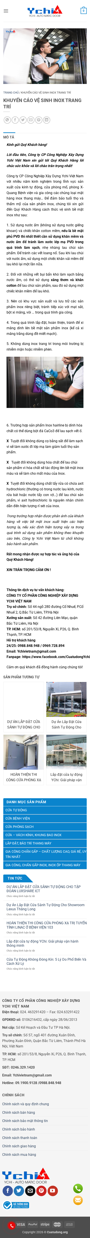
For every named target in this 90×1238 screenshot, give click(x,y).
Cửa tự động (16, 810)
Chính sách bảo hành (18, 1129)
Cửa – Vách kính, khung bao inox (33, 835)
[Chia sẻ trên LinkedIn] (46, 120)
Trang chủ (11, 92)
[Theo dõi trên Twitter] (19, 1191)
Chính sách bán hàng (18, 1112)
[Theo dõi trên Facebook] (8, 1191)
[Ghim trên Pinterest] (38, 120)
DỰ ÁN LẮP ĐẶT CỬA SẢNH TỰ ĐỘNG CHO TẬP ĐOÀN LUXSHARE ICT (44, 889)
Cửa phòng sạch (19, 827)
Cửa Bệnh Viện (17, 818)
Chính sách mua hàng (19, 1155)
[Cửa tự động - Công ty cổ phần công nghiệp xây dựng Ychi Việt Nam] (45, 11)
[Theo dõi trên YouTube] (53, 1191)
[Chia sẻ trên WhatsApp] (7, 120)
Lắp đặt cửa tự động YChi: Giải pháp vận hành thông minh (42, 943)
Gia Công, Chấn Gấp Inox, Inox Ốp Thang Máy (42, 865)
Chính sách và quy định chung (25, 1104)
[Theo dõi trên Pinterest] (41, 1191)
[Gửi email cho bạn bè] (31, 120)
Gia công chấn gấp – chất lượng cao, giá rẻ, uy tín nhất (46, 854)
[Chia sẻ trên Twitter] (23, 120)
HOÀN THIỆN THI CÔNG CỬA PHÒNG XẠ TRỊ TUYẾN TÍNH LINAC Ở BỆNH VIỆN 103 (47, 925)
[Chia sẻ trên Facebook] (15, 120)
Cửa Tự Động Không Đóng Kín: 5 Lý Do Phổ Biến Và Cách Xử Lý (46, 961)
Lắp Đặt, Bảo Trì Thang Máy (28, 843)
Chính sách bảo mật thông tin (25, 1121)
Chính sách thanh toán (19, 1138)
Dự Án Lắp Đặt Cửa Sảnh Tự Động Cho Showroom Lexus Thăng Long (46, 907)
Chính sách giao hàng (19, 1146)
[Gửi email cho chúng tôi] (30, 1191)
